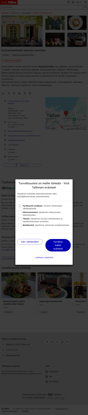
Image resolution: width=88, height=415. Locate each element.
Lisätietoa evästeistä (44, 257)
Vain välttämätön (30, 241)
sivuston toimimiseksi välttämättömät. (42, 207)
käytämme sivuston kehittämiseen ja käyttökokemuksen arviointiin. (43, 220)
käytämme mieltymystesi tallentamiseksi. (41, 213)
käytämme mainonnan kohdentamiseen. (46, 225)
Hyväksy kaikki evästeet (58, 245)
